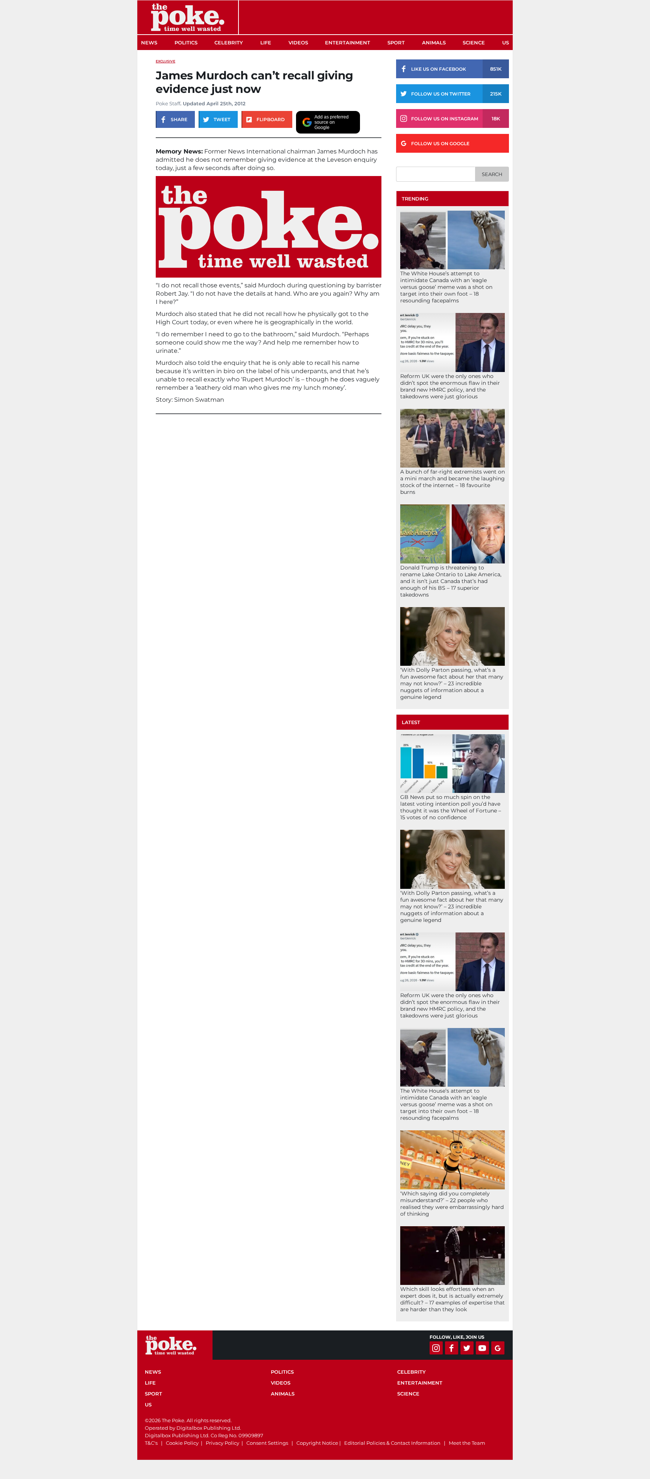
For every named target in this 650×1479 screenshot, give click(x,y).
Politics (186, 42)
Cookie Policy (182, 1443)
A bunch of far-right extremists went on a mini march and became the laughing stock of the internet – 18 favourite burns (452, 481)
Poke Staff (168, 103)
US (505, 42)
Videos (298, 42)
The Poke (187, 17)
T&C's (151, 1443)
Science (474, 42)
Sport (396, 42)
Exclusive (165, 61)
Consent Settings (267, 1443)
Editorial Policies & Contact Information (392, 1443)
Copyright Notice (317, 1443)
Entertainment (347, 42)
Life (265, 42)
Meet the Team (467, 1443)
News (149, 42)
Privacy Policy (222, 1443)
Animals (434, 42)
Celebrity (228, 42)
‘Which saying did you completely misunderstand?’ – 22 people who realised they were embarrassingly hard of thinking (452, 1203)
